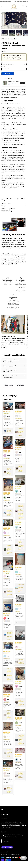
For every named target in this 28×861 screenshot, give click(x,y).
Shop (2, 809)
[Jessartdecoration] (14, 6)
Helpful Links (4, 814)
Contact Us (6, 59)
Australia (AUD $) (5, 851)
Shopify (18, 854)
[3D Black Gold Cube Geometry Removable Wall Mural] (4, 33)
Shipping (3, 205)
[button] (23, 6)
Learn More (4, 347)
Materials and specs (6, 203)
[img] (4, 211)
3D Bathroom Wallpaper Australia (8, 38)
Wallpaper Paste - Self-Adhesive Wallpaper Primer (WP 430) (13, 81)
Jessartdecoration (8, 854)
